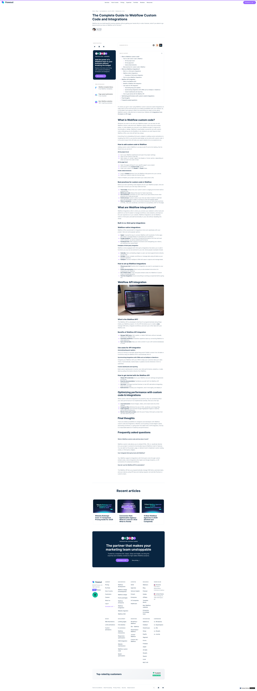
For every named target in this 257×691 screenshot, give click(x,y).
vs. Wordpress (158, 621)
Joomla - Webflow (133, 635)
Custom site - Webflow (134, 640)
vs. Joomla (157, 634)
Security (124, 687)
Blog (144, 588)
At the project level (130, 60)
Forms (144, 640)
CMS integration (122, 641)
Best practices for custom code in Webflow (134, 67)
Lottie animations (110, 624)
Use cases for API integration (130, 85)
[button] (107, 2)
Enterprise (134, 597)
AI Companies (135, 600)
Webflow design (122, 594)
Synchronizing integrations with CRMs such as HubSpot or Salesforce (142, 89)
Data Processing (108, 687)
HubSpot (145, 624)
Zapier (144, 646)
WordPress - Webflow (134, 622)
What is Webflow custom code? (130, 56)
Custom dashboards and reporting (133, 91)
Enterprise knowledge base (146, 612)
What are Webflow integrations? (131, 69)
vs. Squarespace (158, 624)
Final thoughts (126, 98)
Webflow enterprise (121, 601)
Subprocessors (131, 687)
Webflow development (121, 585)
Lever (144, 659)
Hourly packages (122, 597)
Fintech (133, 594)
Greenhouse (146, 628)
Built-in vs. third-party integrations (132, 71)
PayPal (145, 634)
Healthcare (134, 603)
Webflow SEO (122, 614)
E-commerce (121, 628)
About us (107, 600)
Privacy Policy (116, 687)
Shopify (145, 653)
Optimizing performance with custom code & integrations (138, 96)
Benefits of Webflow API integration (132, 83)
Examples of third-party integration (134, 75)
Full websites (121, 624)
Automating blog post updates (132, 87)
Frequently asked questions (129, 100)
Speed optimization (121, 654)
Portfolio (107, 588)
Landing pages (122, 621)
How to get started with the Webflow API (133, 94)
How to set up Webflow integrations (132, 77)
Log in (107, 603)
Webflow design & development (122, 590)
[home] (7, 2)
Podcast (145, 591)
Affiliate (145, 597)
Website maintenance (121, 645)
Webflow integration (121, 606)
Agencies (133, 588)
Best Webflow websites (147, 606)
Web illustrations (109, 621)
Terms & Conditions (97, 687)
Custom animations (108, 628)
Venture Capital (135, 591)
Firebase (145, 643)
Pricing (107, 584)
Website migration (123, 611)
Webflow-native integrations (130, 73)
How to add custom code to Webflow (132, 58)
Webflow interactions (121, 632)
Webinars (145, 584)
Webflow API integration (128, 79)
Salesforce (146, 621)
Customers (108, 594)
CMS (158, 324)
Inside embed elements (131, 65)
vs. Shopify (157, 631)
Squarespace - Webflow (135, 630)
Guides (145, 594)
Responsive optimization (121, 636)
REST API (145, 662)
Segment (145, 637)
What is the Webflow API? (129, 81)
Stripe (144, 631)
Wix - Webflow (135, 626)
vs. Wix (156, 628)
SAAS (132, 584)
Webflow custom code (122, 650)
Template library (145, 601)
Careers (107, 597)
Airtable (145, 650)
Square (145, 656)
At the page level (129, 62)
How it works (109, 591)
